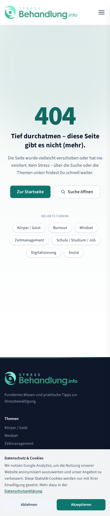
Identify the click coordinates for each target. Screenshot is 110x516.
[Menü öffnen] (101, 12)
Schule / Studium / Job (76, 240)
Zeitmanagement (29, 240)
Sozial (74, 252)
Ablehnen (29, 505)
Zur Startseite (30, 192)
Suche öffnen (80, 192)
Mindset (86, 228)
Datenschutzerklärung (23, 491)
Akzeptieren (81, 505)
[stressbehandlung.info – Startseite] (41, 12)
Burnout (60, 228)
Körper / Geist (29, 228)
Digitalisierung (43, 252)
